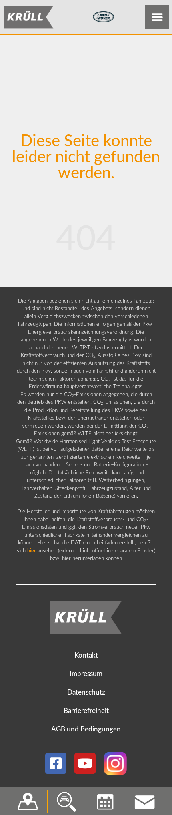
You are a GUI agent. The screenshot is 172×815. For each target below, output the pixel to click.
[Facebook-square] (55, 763)
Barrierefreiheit (86, 710)
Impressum (86, 673)
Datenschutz (86, 692)
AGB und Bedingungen (86, 729)
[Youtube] (85, 763)
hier (31, 551)
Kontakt (86, 655)
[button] (157, 17)
